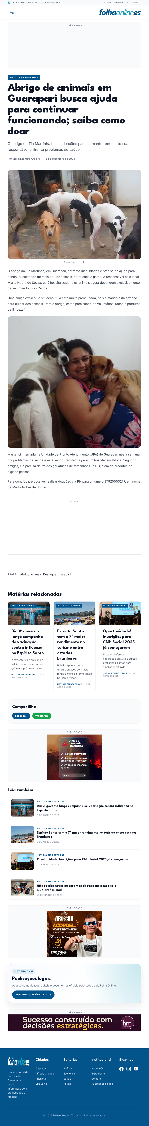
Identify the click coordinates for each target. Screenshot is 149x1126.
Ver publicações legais (33, 994)
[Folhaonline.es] (120, 12)
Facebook (21, 715)
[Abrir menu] (12, 12)
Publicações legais (102, 1083)
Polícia (67, 1083)
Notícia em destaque (24, 77)
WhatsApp (42, 715)
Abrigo (24, 574)
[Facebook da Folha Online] (121, 1069)
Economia (69, 1073)
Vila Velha (41, 1083)
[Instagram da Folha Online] (128, 1069)
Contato (136, 2)
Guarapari (41, 1068)
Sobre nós (97, 1068)
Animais (36, 574)
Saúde (67, 1078)
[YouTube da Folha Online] (136, 1069)
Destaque (49, 574)
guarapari (64, 574)
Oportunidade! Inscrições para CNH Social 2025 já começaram (82, 859)
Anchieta (41, 1078)
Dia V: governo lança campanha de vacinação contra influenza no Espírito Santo (27, 642)
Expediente (121, 2)
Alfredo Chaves (45, 1073)
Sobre (108, 2)
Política (67, 1068)
